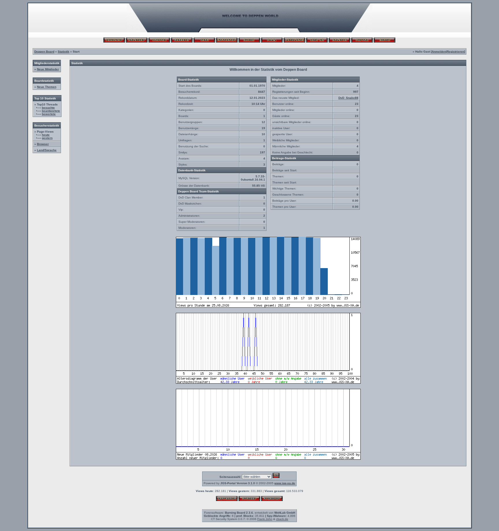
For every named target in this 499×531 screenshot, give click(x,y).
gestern (47, 138)
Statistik (63, 51)
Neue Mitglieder (48, 69)
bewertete (49, 114)
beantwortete (51, 110)
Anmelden (439, 51)
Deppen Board (44, 51)
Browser (43, 144)
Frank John (264, 519)
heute (46, 134)
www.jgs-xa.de (284, 483)
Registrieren (455, 51)
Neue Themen (46, 86)
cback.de (282, 519)
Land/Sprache (47, 150)
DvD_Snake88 (348, 97)
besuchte (48, 107)
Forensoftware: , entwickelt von (249, 512)
